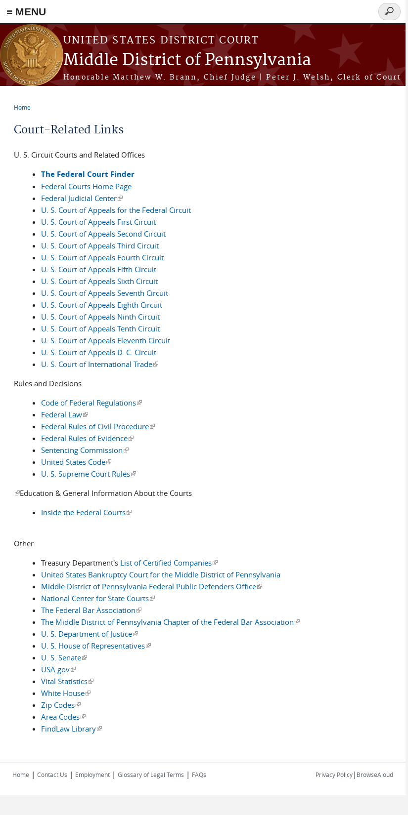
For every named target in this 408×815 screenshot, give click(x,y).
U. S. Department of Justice (89, 634)
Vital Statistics (67, 681)
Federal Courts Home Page (86, 186)
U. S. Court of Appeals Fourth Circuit (102, 257)
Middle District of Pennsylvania (187, 60)
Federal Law (64, 414)
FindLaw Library (71, 729)
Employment (92, 774)
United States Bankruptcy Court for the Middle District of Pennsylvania (160, 574)
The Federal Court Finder (88, 174)
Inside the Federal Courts (86, 512)
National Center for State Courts (98, 598)
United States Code (76, 462)
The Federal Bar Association (91, 610)
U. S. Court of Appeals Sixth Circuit (99, 281)
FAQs (199, 774)
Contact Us (52, 774)
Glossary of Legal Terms (151, 774)
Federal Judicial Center (82, 198)
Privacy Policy (334, 774)
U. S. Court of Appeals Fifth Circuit (98, 269)
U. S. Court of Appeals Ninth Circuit (100, 317)
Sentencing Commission (85, 450)
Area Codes (63, 717)
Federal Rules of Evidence (87, 438)
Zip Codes (61, 705)
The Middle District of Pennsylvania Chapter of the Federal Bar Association (170, 622)
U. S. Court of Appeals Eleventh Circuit (105, 340)
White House (66, 693)
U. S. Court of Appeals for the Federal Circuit (116, 210)
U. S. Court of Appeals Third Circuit (100, 245)
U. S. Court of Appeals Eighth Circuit (101, 305)
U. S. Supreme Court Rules (88, 474)
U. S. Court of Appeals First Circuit (98, 222)
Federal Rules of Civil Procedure (98, 426)
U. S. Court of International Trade (99, 364)
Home (22, 107)
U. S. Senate (64, 657)
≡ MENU (26, 11)
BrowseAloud (375, 774)
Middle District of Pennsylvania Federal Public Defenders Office (151, 586)
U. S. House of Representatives (96, 646)
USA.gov (58, 669)
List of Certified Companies (169, 563)
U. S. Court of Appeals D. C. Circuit (98, 352)
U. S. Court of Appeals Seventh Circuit (104, 293)
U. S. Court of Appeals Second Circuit (103, 234)
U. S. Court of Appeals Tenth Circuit (100, 328)
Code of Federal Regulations (91, 403)
